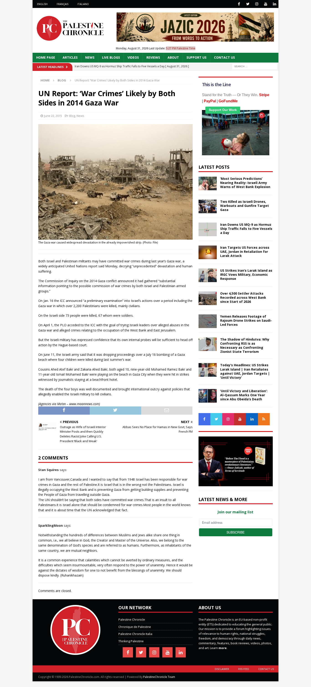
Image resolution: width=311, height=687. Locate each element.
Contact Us (224, 57)
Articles (70, 57)
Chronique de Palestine (134, 627)
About (173, 57)
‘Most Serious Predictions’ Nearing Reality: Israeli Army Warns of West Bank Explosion (245, 182)
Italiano (83, 4)
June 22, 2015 (53, 116)
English (42, 4)
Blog (72, 116)
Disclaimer (222, 669)
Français (62, 4)
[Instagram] (257, 4)
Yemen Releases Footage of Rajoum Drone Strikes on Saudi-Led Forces (246, 320)
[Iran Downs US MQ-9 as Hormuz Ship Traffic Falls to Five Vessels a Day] (208, 229)
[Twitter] (248, 4)
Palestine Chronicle (131, 619)
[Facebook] (239, 4)
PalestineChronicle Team (159, 677)
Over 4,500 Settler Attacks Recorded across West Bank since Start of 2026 (243, 297)
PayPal (210, 101)
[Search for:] (254, 66)
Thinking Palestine (131, 641)
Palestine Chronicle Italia (135, 634)
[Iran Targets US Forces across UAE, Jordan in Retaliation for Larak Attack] (208, 252)
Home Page (45, 57)
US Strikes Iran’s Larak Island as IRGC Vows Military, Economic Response (246, 274)
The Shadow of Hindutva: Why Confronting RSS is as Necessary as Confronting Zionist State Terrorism (244, 345)
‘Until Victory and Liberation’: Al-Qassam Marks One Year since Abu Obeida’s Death (244, 395)
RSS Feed (243, 669)
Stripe (264, 95)
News (89, 57)
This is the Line (216, 85)
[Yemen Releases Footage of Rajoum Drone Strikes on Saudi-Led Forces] (208, 321)
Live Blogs (111, 57)
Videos (133, 57)
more (223, 648)
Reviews (153, 57)
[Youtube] (266, 4)
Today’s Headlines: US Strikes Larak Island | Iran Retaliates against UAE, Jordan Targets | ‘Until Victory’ (245, 371)
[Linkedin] (274, 4)
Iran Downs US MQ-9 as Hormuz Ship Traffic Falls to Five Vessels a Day (246, 228)
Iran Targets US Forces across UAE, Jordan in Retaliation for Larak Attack (244, 251)
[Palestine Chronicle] (75, 652)
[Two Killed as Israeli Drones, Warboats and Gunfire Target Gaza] (208, 206)
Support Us (196, 57)
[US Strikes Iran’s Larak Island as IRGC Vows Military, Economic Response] (208, 275)
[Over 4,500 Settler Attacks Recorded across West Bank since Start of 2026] (208, 298)
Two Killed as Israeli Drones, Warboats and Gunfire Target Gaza (244, 205)
